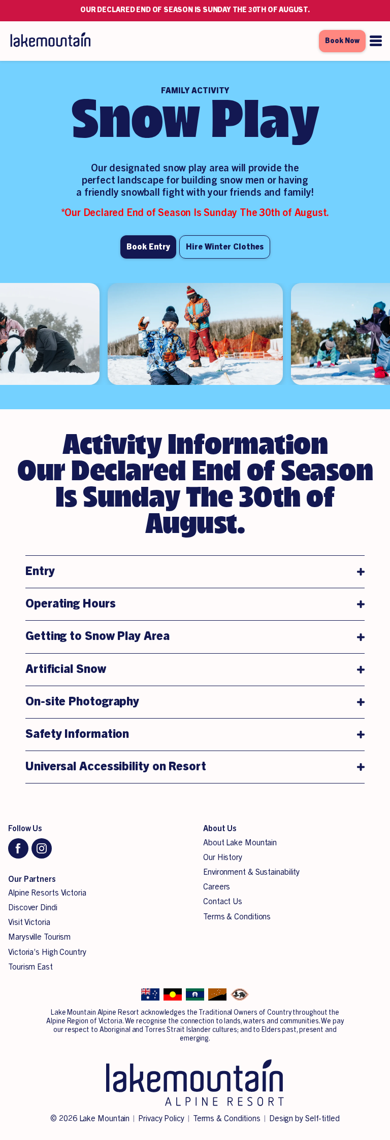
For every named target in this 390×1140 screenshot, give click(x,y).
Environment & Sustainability (251, 872)
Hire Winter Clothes (225, 247)
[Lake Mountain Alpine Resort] (49, 41)
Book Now (342, 41)
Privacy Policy (161, 1119)
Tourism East (30, 967)
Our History (222, 857)
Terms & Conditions (237, 917)
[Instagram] (41, 848)
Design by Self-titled (304, 1119)
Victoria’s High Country (47, 952)
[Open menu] (376, 40)
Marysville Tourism (39, 937)
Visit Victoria (29, 922)
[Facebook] (18, 848)
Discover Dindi (32, 908)
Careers (216, 887)
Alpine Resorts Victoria (47, 893)
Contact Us (222, 902)
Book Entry (148, 247)
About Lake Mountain (240, 843)
